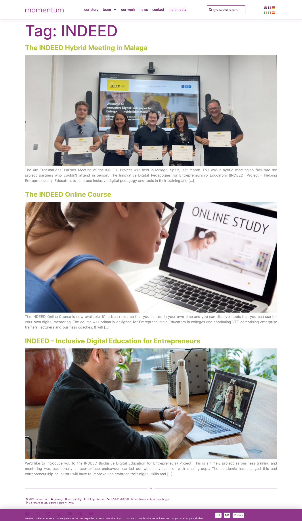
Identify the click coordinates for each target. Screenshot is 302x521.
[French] (270, 7)
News (144, 10)
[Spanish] (274, 12)
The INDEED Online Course (68, 194)
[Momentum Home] (44, 10)
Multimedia (177, 10)
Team (107, 10)
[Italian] (270, 12)
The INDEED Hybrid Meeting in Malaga (86, 48)
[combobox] (226, 9)
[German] (274, 7)
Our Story (91, 10)
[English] (266, 7)
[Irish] (266, 12)
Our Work (128, 10)
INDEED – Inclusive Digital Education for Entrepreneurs (112, 341)
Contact (158, 10)
